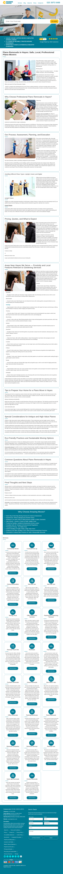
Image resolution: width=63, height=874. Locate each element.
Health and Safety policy (9, 839)
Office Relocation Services (32, 616)
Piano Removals (51, 715)
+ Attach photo (36, 837)
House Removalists (13, 584)
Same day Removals (13, 779)
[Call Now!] (53, 2)
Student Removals (32, 779)
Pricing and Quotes (8, 849)
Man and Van (32, 584)
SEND (51, 837)
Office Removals (13, 715)
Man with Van (51, 584)
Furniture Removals (13, 682)
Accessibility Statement (9, 834)
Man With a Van (51, 682)
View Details (12, 572)
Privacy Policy (20, 832)
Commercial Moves (13, 548)
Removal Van (51, 746)
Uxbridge (8, 304)
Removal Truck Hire (13, 649)
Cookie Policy (20, 834)
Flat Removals (51, 649)
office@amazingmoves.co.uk (13, 814)
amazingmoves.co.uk (12, 819)
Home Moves (51, 548)
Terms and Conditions (15, 830)
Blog (25, 2)
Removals (32, 649)
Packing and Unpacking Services (51, 616)
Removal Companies (13, 746)
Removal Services (32, 746)
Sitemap (16, 853)
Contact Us (40, 2)
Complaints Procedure (16, 837)
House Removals (32, 682)
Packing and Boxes (32, 715)
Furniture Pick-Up (32, 548)
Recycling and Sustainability (10, 851)
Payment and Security (9, 846)
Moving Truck (13, 615)
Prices (34, 2)
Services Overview (8, 853)
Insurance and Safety (8, 842)
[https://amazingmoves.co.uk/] (8, 2)
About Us (29, 2)
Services (20, 2)
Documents (6, 837)
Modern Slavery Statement (10, 844)
